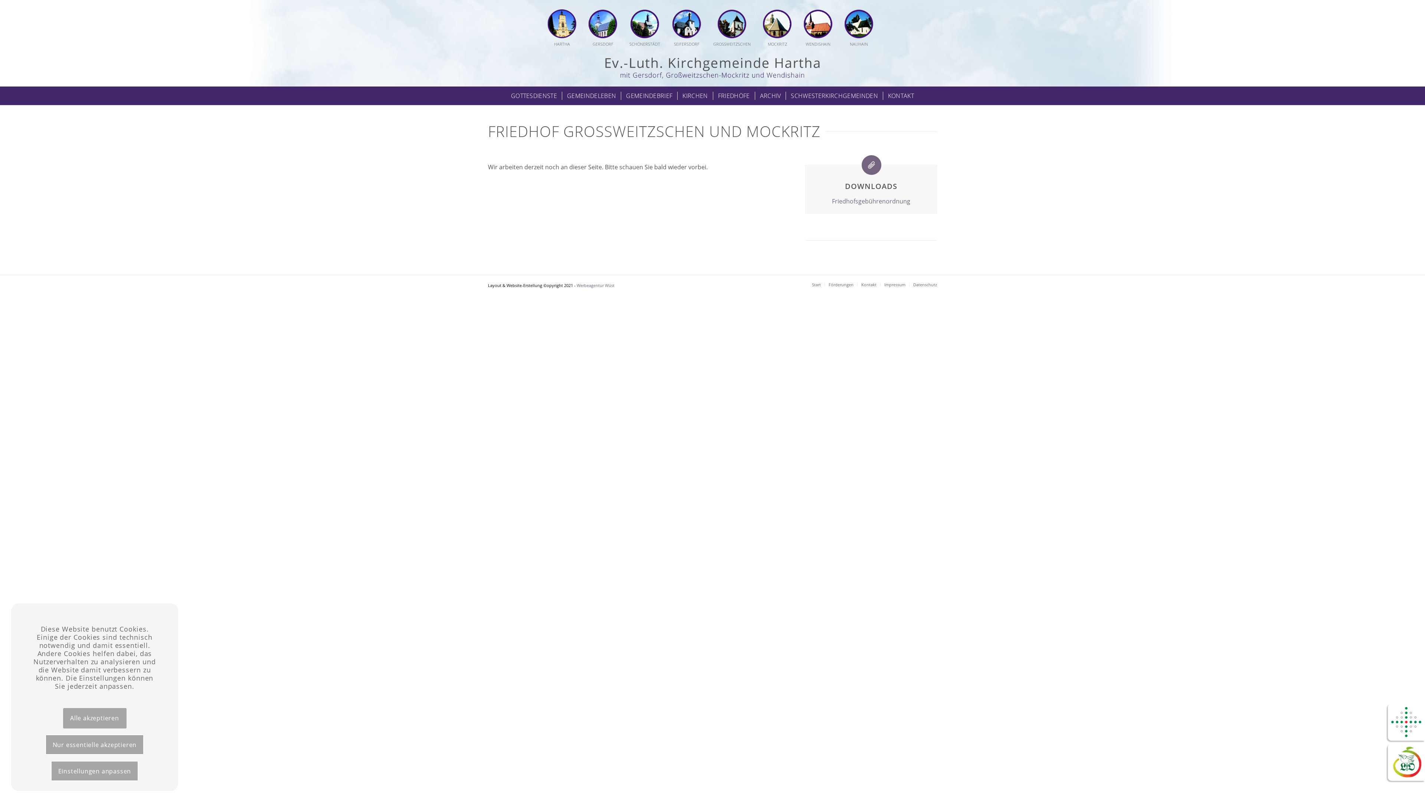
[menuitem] (565, 28)
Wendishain (818, 44)
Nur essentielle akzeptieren (95, 745)
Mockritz (777, 44)
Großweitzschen (732, 44)
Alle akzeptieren (94, 718)
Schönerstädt (644, 44)
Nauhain (859, 44)
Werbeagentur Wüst (596, 285)
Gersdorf (603, 44)
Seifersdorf (687, 44)
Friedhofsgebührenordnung (871, 201)
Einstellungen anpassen (94, 771)
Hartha (562, 44)
